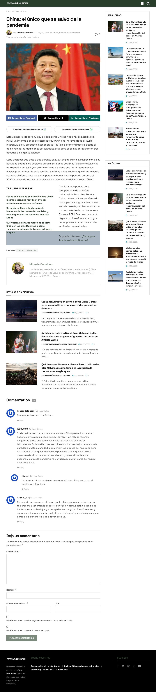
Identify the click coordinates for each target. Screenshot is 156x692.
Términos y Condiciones (42, 669)
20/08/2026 (132, 69)
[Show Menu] (142, 3)
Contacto (55, 666)
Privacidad (63, 669)
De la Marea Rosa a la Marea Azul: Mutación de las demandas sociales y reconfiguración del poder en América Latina (69, 336)
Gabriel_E (22, 497)
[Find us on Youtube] (139, 666)
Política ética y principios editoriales (81, 666)
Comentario (13, 551)
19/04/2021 (43, 32)
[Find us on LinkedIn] (134, 666)
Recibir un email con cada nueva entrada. (28, 630)
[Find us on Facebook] (118, 666)
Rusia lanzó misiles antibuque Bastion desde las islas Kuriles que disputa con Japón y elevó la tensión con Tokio (136, 279)
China (23, 11)
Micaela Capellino (25, 32)
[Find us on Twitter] (123, 666)
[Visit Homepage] (17, 3)
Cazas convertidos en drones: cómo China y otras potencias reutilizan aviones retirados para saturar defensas (29, 199)
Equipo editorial (38, 666)
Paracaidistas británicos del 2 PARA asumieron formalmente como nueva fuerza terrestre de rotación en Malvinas (136, 136)
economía (32, 250)
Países (16, 11)
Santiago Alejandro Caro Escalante (61, 344)
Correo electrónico (17, 603)
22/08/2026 (79, 313)
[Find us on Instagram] (129, 666)
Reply (22, 420)
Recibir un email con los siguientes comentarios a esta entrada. (39, 620)
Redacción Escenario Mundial (58, 313)
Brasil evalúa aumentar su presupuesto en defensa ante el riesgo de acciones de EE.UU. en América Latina (136, 110)
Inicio (8, 11)
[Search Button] (148, 3)
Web (58, 603)
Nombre (11, 589)
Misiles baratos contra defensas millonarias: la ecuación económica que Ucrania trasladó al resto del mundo (136, 255)
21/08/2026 (132, 96)
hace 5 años (44, 411)
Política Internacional (69, 32)
